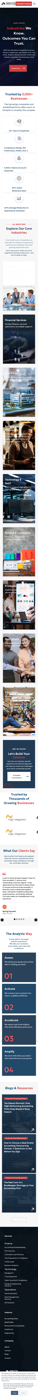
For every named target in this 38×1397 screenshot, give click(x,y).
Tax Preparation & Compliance (16, 1258)
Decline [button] (23, 1393)
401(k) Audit (9, 1262)
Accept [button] (14, 1393)
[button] (34, 3)
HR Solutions (9, 1303)
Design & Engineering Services (13, 1285)
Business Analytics (12, 1265)
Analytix (15, 23)
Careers (8, 1358)
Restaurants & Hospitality (14, 1326)
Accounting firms (11, 1319)
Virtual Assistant (11, 1293)
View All (19, 1219)
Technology (10, 1269)
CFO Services (10, 1251)
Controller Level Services (14, 1254)
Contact (8, 1350)
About (7, 1347)
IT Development (11, 1277)
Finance (8, 1243)
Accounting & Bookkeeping (15, 1247)
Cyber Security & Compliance (16, 1280)
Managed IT (9, 1273)
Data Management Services (12, 1298)
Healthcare (9, 1329)
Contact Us (18, 68)
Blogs (7, 1354)
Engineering (9, 1333)
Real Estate (9, 1322)
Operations (10, 1289)
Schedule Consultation (20, 776)
